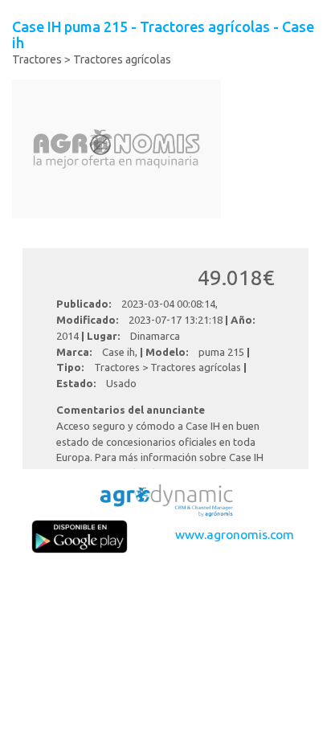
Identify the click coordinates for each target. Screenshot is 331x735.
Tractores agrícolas (122, 59)
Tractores (37, 59)
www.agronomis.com (234, 534)
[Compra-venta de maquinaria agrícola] (165, 498)
